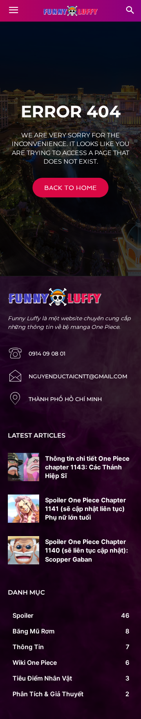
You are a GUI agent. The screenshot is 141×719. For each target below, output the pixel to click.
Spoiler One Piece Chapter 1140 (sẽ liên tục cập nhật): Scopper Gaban (86, 550)
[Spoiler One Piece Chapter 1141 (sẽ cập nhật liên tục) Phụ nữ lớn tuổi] (23, 509)
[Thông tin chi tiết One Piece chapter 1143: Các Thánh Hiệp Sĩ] (23, 467)
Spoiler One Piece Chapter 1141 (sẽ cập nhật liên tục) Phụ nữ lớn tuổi (85, 509)
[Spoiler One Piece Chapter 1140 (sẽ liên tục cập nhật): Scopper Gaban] (23, 550)
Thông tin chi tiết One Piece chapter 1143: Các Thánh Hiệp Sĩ (87, 467)
